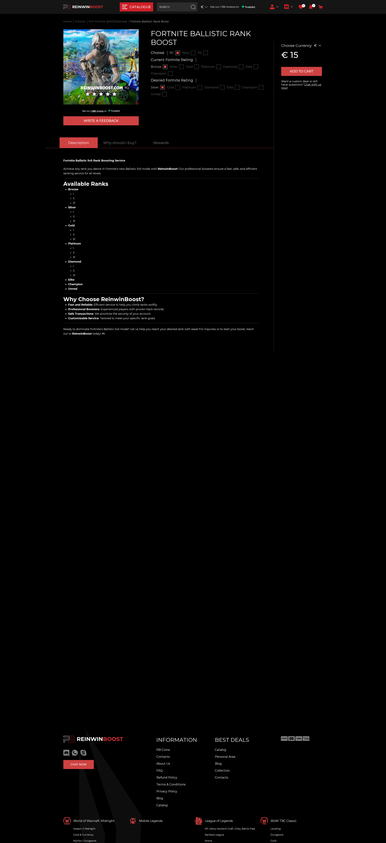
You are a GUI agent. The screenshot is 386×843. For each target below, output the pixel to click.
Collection (222, 770)
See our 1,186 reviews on (224, 6)
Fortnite (80, 21)
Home (67, 21)
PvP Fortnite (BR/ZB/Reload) (108, 21)
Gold (273, 840)
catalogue (140, 7)
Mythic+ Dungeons (84, 840)
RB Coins (163, 750)
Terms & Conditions (171, 784)
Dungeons (277, 834)
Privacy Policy (166, 791)
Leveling (276, 828)
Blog (159, 798)
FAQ (159, 770)
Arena (208, 840)
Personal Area (225, 756)
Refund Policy (166, 777)
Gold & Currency (83, 834)
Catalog (162, 805)
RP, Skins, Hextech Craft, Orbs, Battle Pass (230, 828)
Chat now (79, 764)
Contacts (163, 756)
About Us (163, 763)
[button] (311, 7)
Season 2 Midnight (84, 828)
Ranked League (214, 834)
